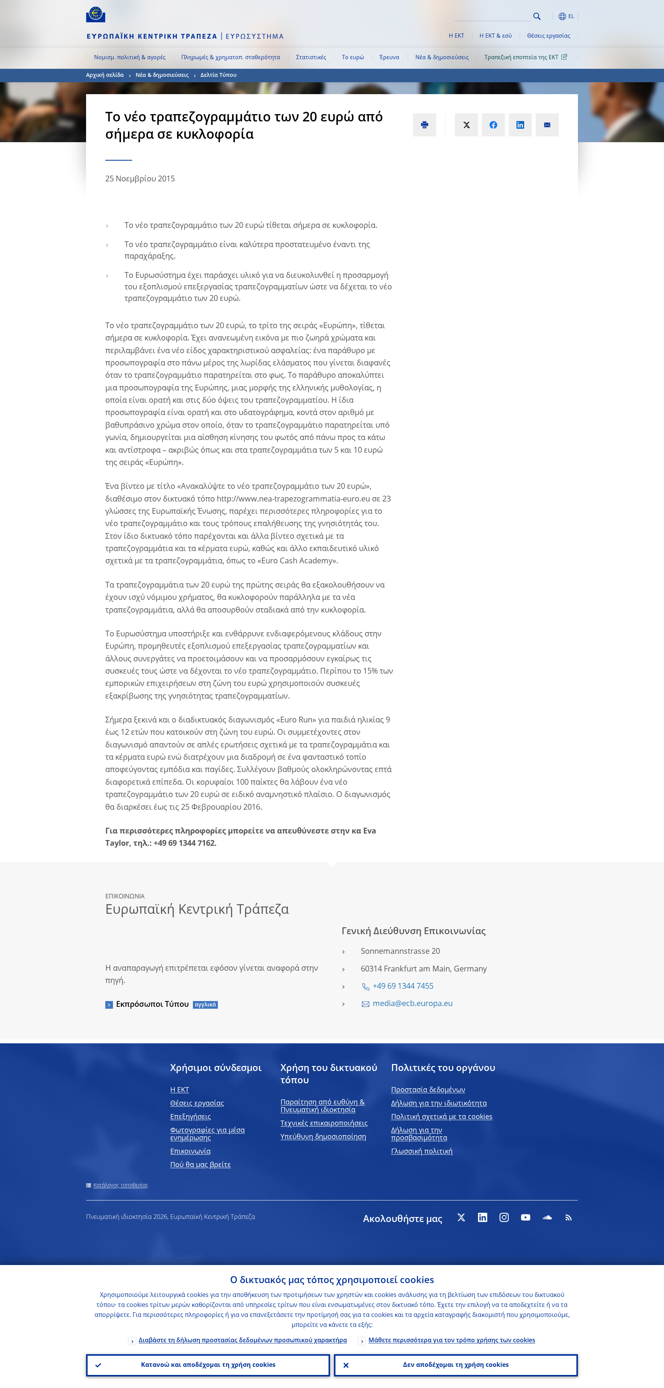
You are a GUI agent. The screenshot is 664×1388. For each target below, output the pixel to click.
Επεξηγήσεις (190, 1117)
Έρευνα (389, 57)
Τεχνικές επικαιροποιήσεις (324, 1123)
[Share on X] (466, 124)
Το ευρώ (353, 57)
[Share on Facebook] (493, 124)
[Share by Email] (547, 124)
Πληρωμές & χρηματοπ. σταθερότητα (230, 57)
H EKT (179, 1090)
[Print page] (424, 124)
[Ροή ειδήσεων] (568, 1217)
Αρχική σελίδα (105, 75)
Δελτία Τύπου (219, 75)
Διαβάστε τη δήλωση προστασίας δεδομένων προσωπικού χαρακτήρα (243, 1341)
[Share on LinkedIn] (520, 124)
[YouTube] (525, 1217)
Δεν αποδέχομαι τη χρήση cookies (456, 1365)
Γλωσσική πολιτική (422, 1151)
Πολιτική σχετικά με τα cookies (442, 1117)
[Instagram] (504, 1217)
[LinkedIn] (482, 1217)
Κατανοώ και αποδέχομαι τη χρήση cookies (208, 1365)
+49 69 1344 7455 (403, 987)
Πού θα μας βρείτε (200, 1165)
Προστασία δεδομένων (428, 1090)
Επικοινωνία (190, 1151)
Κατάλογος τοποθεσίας (120, 1185)
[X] (461, 1217)
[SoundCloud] (547, 1217)
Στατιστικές (311, 57)
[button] (551, 16)
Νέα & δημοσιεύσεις (442, 57)
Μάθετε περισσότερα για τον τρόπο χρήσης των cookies (452, 1341)
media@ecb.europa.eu (413, 1004)
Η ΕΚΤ (456, 36)
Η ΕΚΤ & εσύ (496, 36)
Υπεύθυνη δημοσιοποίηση (323, 1137)
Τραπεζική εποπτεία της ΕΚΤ (521, 57)
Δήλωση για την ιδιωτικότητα (439, 1103)
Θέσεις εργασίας (548, 36)
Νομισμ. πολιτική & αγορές (130, 57)
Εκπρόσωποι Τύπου (152, 1005)
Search (537, 16)
